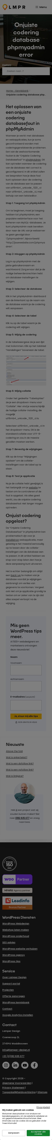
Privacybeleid (43, 1107)
